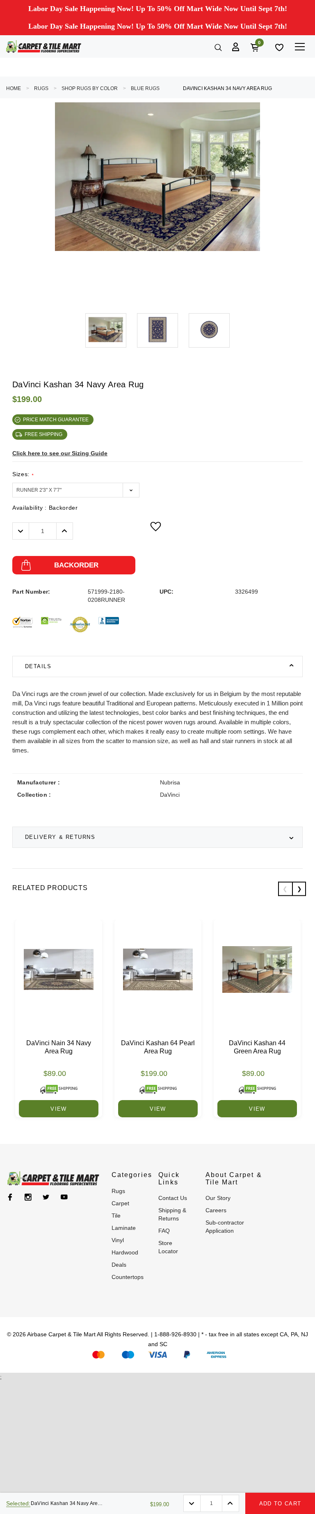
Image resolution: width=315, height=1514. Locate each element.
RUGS (41, 88)
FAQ (164, 1230)
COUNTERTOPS (128, 1277)
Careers (215, 1210)
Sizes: (23, 474)
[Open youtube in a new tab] (64, 1197)
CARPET (120, 1203)
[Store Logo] (43, 46)
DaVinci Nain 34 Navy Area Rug (58, 1047)
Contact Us (172, 1198)
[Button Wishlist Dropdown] (155, 526)
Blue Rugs (145, 88)
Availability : (45, 507)
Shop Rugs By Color (90, 88)
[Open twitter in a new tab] (46, 1197)
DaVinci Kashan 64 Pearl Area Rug (158, 1047)
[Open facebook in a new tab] (10, 1197)
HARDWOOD (125, 1252)
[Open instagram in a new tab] (28, 1197)
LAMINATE (124, 1228)
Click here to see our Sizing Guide (59, 453)
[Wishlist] (278, 46)
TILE (116, 1215)
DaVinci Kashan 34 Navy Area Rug (227, 88)
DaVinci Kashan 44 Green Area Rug (257, 1047)
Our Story (218, 1198)
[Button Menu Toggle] (299, 46)
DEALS (119, 1264)
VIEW (58, 1109)
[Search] (217, 46)
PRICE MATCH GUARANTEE (56, 419)
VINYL (118, 1240)
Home (13, 88)
